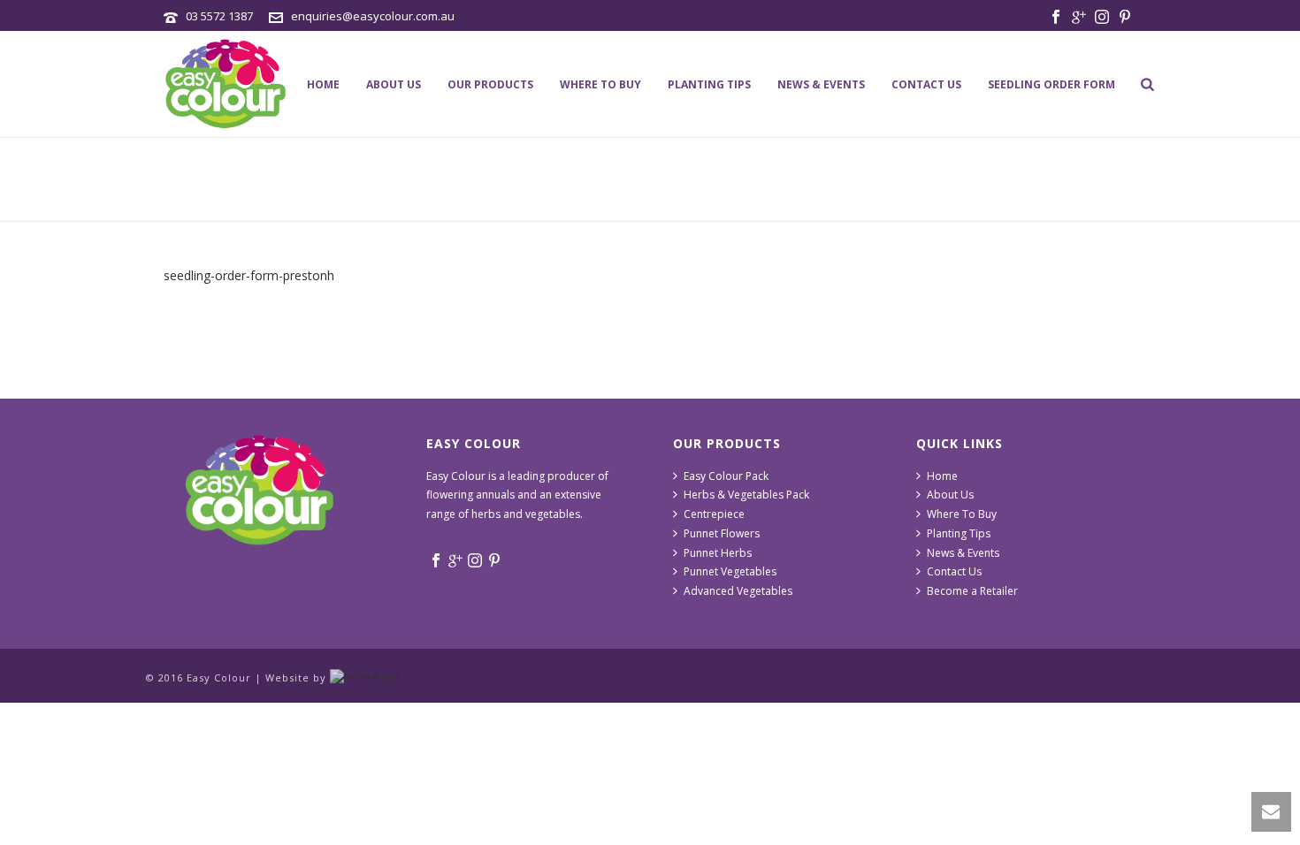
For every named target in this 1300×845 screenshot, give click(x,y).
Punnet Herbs (718, 552)
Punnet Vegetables (730, 571)
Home (323, 84)
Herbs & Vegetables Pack (746, 494)
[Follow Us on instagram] (475, 561)
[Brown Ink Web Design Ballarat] (365, 677)
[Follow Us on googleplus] (455, 561)
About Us (393, 84)
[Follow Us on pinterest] (494, 561)
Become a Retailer (972, 590)
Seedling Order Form (1051, 84)
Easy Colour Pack (726, 475)
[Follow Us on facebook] (436, 561)
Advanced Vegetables (738, 590)
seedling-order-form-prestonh (249, 275)
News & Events (821, 84)
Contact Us (926, 84)
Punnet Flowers (722, 533)
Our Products (490, 84)
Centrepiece (714, 513)
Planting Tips (709, 84)
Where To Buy (600, 84)
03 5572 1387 (219, 16)
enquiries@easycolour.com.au (373, 16)
